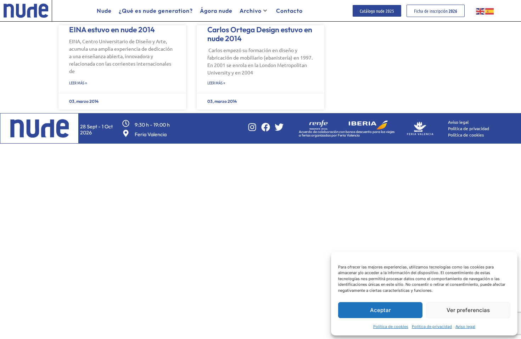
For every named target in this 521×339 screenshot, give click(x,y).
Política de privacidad (432, 326)
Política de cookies (390, 326)
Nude (104, 10)
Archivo (251, 10)
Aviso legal (465, 326)
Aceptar (380, 310)
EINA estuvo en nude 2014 (112, 29)
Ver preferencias (468, 310)
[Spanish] (489, 10)
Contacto (289, 10)
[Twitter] (279, 127)
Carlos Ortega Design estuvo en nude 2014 (259, 34)
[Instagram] (252, 127)
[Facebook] (265, 127)
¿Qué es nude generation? (156, 10)
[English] (480, 10)
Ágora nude (216, 10)
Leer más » (78, 82)
